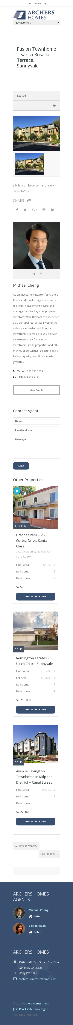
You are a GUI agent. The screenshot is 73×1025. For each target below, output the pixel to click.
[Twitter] (25, 209)
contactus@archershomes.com (38, 979)
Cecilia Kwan (37, 925)
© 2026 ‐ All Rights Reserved (31, 1009)
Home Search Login (40, 3)
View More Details (35, 596)
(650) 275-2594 (28, 973)
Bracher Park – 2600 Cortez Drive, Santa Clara (32, 540)
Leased (21, 95)
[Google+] (35, 209)
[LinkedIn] (52, 209)
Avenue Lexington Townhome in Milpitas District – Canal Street (34, 777)
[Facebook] (17, 209)
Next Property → (49, 853)
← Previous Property (26, 846)
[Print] (54, 105)
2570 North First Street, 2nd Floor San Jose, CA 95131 (39, 965)
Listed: (46, 916)
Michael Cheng (26, 285)
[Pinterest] (44, 209)
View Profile (36, 390)
